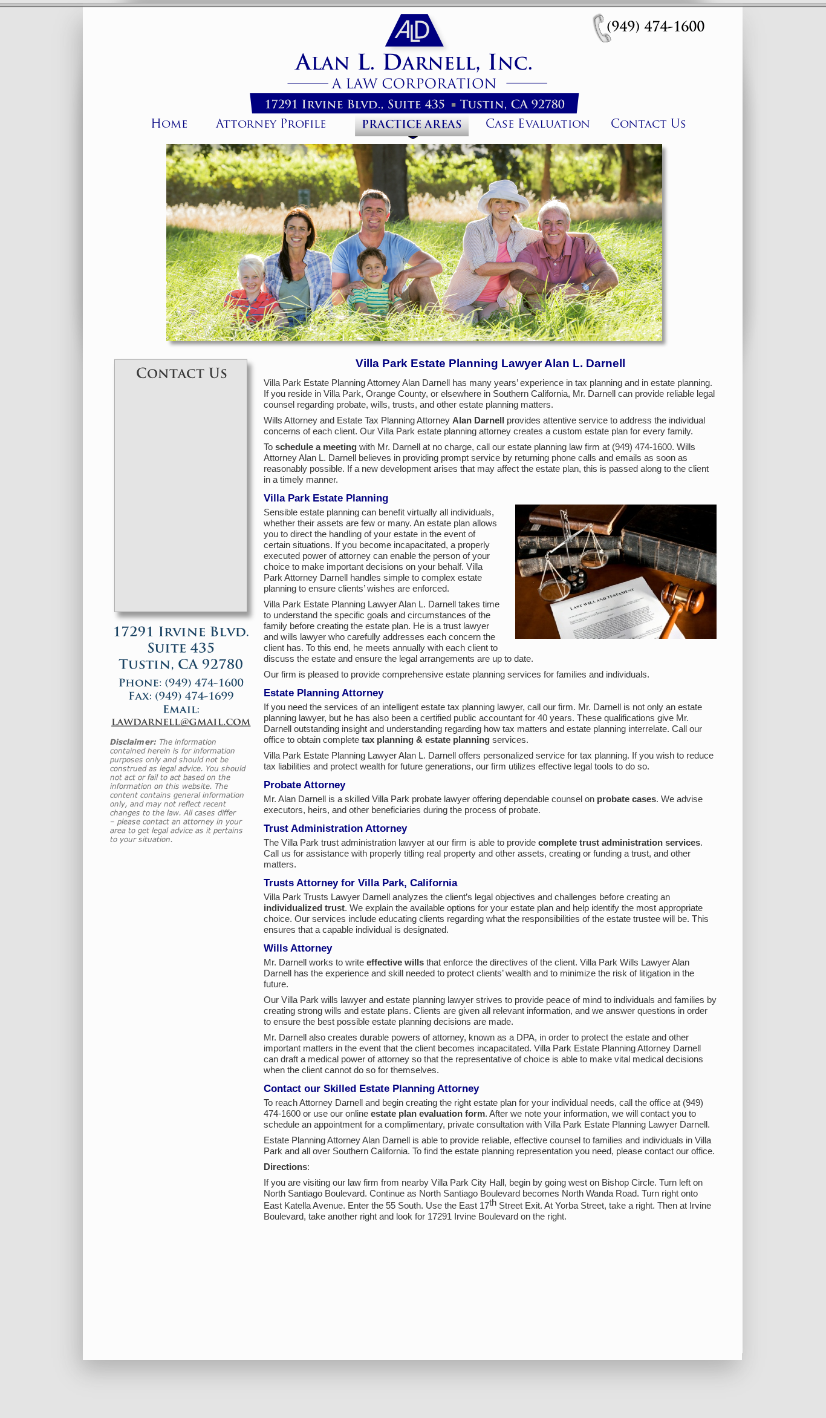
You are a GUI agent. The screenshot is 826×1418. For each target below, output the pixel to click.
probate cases (628, 799)
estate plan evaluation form (429, 1114)
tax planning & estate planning (426, 740)
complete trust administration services (620, 843)
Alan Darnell (478, 420)
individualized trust (305, 908)
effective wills (395, 962)
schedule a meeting (316, 447)
